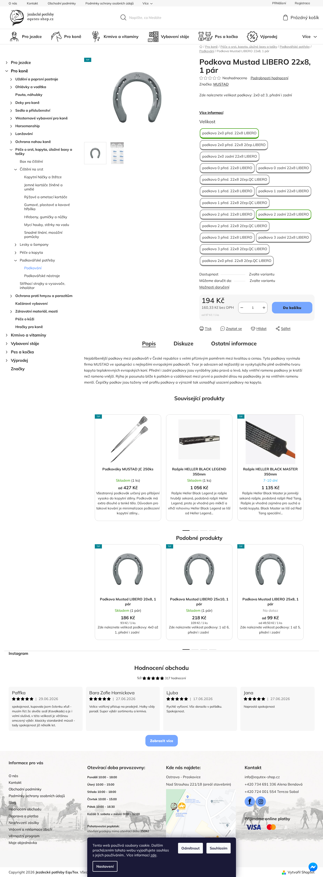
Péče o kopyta (31, 252)
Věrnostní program (24, 836)
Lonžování (24, 133)
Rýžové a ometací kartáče (45, 197)
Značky (18, 368)
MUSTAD (221, 84)
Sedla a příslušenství (32, 110)
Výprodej (19, 360)
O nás (13, 3)
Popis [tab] (149, 343)
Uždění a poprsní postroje (36, 79)
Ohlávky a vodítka (30, 87)
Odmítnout (190, 848)
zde (154, 855)
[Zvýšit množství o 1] (264, 307)
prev (87, 471)
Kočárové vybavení (31, 303)
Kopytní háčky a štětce (43, 177)
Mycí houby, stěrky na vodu (46, 224)
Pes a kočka (22, 351)
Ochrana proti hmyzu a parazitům (43, 295)
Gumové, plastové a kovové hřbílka (47, 206)
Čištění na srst (31, 169)
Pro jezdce (21, 62)
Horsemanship (27, 126)
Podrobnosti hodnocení (269, 78)
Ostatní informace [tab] (234, 343)
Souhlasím (218, 848)
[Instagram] (261, 801)
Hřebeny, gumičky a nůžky (45, 217)
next (311, 471)
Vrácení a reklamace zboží (30, 829)
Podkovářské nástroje (42, 275)
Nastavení (105, 866)
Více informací (211, 112)
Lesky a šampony (34, 244)
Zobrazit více (161, 740)
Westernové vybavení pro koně (41, 118)
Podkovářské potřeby (37, 260)
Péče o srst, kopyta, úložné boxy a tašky (43, 151)
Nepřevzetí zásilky (24, 822)
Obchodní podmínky (62, 3)
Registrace (302, 3)
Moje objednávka (23, 842)
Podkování (33, 268)
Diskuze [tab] (183, 343)
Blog (12, 802)
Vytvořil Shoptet (301, 872)
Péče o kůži (24, 319)
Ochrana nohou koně (33, 141)
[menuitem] (25, 36)
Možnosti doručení (214, 287)
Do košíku (292, 307)
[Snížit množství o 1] (241, 307)
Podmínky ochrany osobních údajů (109, 3)
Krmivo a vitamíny (28, 335)
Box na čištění (31, 161)
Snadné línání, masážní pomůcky (43, 234)
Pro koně (19, 70)
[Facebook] (250, 801)
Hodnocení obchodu (161, 667)
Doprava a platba (23, 816)
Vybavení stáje (25, 343)
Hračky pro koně (29, 327)
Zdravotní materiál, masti (36, 311)
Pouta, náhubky (28, 94)
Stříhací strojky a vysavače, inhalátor (42, 285)
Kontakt (32, 3)
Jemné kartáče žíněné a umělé (43, 187)
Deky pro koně (27, 102)
